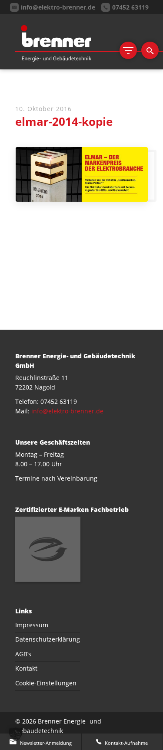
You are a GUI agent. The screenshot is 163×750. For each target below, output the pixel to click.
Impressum (31, 625)
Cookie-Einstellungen (46, 683)
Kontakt (26, 668)
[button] (15, 734)
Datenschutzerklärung (47, 639)
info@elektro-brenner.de (67, 411)
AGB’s (23, 654)
